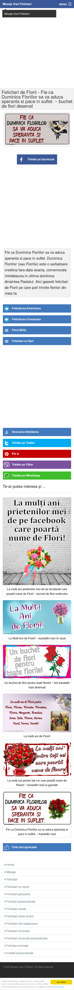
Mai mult (60, 986)
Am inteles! (61, 982)
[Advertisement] (37, 48)
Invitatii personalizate (19, 953)
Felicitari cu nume (17, 887)
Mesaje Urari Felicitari (17, 4)
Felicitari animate (17, 945)
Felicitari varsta (16, 909)
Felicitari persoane (18, 894)
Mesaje (11, 872)
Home (10, 865)
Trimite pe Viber (22, 464)
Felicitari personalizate (20, 901)
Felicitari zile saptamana (22, 923)
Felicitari (11, 879)
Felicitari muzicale (18, 931)
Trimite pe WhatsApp (26, 475)
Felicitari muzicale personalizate (27, 938)
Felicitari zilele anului (20, 916)
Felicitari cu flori (22, 341)
